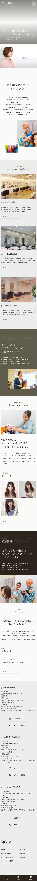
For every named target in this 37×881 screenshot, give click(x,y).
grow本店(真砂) (6, 853)
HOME (3, 850)
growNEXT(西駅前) (7, 857)
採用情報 (23, 853)
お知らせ (23, 857)
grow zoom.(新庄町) (7, 861)
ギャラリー (23, 850)
